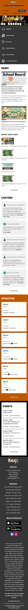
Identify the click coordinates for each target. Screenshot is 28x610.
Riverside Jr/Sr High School (13, 492)
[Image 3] (6, 24)
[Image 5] (11, 24)
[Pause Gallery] (25, 24)
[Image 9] (20, 24)
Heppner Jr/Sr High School (13, 501)
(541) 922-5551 (13, 476)
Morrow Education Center (13, 512)
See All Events (14, 397)
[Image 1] (2, 24)
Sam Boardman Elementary (13, 490)
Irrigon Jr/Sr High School (13, 510)
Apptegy (17, 608)
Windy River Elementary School (13, 495)
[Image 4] (9, 24)
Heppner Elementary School (13, 498)
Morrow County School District (13, 487)
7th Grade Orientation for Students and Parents (11, 423)
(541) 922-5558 (11, 478)
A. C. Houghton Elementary (13, 504)
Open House (7, 413)
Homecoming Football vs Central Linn (11, 443)
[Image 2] (4, 24)
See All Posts (14, 190)
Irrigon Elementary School (13, 507)
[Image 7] (16, 24)
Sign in (22, 11)
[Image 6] (13, 24)
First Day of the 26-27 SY (12, 433)
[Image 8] (18, 24)
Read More (20, 215)
